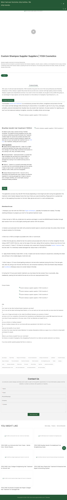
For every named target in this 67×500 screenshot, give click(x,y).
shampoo (60, 360)
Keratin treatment (35, 360)
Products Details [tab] (33, 85)
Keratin (54, 360)
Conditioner (7, 267)
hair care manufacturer (32, 357)
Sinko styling (47, 425)
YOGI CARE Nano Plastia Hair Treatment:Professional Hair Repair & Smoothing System (50, 467)
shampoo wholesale (10, 364)
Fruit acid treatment (15, 360)
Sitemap (48, 497)
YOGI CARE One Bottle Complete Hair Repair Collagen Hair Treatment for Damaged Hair (16, 488)
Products (53, 425)
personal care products (49, 364)
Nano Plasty (11, 357)
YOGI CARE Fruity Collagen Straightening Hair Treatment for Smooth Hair (17, 467)
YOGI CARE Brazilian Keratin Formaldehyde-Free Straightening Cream (47, 446)
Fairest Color (19, 364)
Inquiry (4, 75)
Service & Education (61, 425)
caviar (3, 364)
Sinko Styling (33, 364)
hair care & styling (41, 367)
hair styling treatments (31, 367)
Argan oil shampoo (5, 360)
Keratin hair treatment (25, 360)
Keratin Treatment (56, 245)
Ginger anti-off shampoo (21, 357)
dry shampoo (4, 357)
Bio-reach (26, 364)
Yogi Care (40, 364)
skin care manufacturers (20, 367)
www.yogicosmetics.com (38, 497)
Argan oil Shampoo (30, 210)
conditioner (53, 357)
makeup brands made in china (7, 367)
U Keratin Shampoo (61, 357)
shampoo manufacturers (43, 357)
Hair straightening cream (45, 360)
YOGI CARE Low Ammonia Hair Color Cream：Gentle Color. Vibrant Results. (15, 446)
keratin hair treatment (15, 103)
